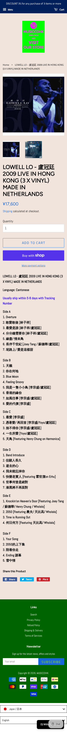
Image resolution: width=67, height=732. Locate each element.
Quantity (8, 221)
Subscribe (51, 661)
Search (33, 614)
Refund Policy (33, 625)
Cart (61, 9)
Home (6, 65)
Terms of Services (33, 635)
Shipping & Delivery (33, 630)
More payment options (33, 265)
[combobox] (33, 709)
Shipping (7, 211)
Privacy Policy (33, 620)
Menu (10, 9)
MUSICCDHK (42, 673)
